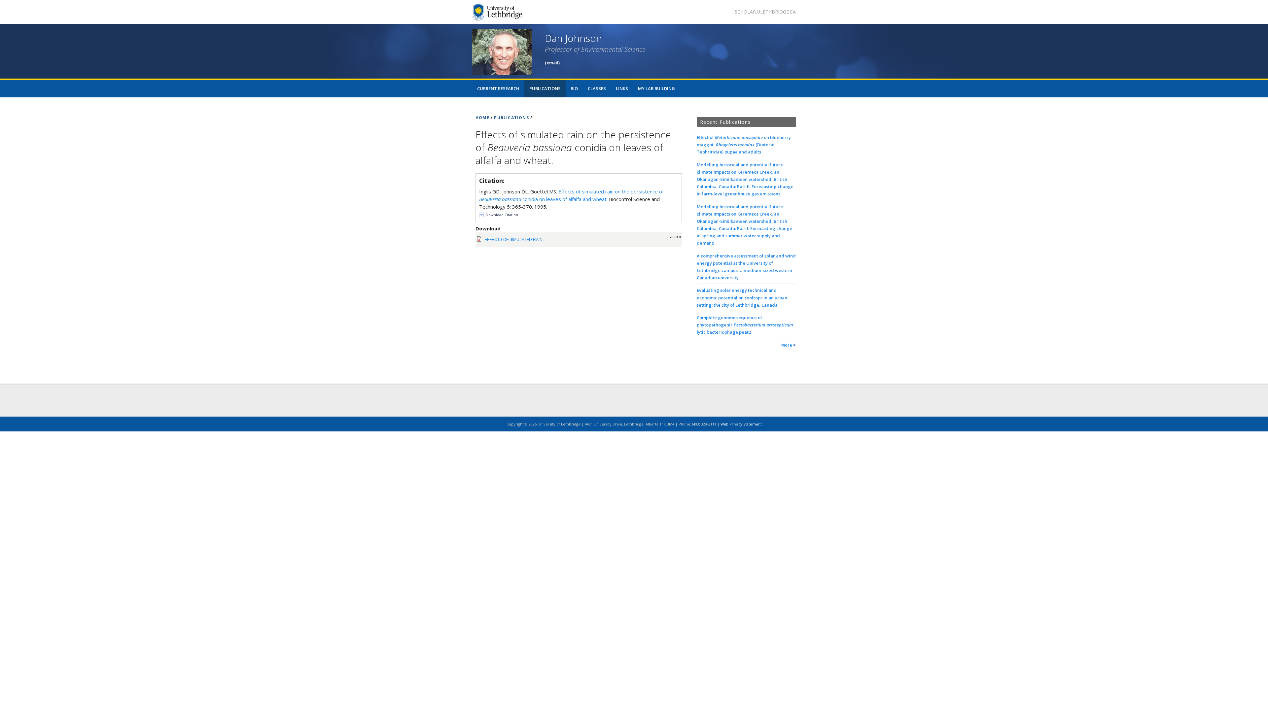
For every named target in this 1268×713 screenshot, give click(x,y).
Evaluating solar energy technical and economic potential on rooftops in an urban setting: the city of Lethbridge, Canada (742, 297)
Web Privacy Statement (741, 424)
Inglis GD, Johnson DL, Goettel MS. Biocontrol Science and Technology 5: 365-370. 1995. (571, 199)
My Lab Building (656, 88)
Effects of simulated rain (513, 239)
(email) (552, 63)
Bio (574, 88)
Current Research (498, 88)
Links (622, 88)
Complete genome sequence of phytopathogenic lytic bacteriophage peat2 (745, 325)
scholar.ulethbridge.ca (765, 12)
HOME (482, 117)
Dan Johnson (573, 38)
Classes (597, 88)
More (786, 345)
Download (488, 228)
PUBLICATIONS (511, 117)
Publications (545, 88)
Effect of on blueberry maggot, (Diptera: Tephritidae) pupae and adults (744, 144)
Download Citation (502, 214)
